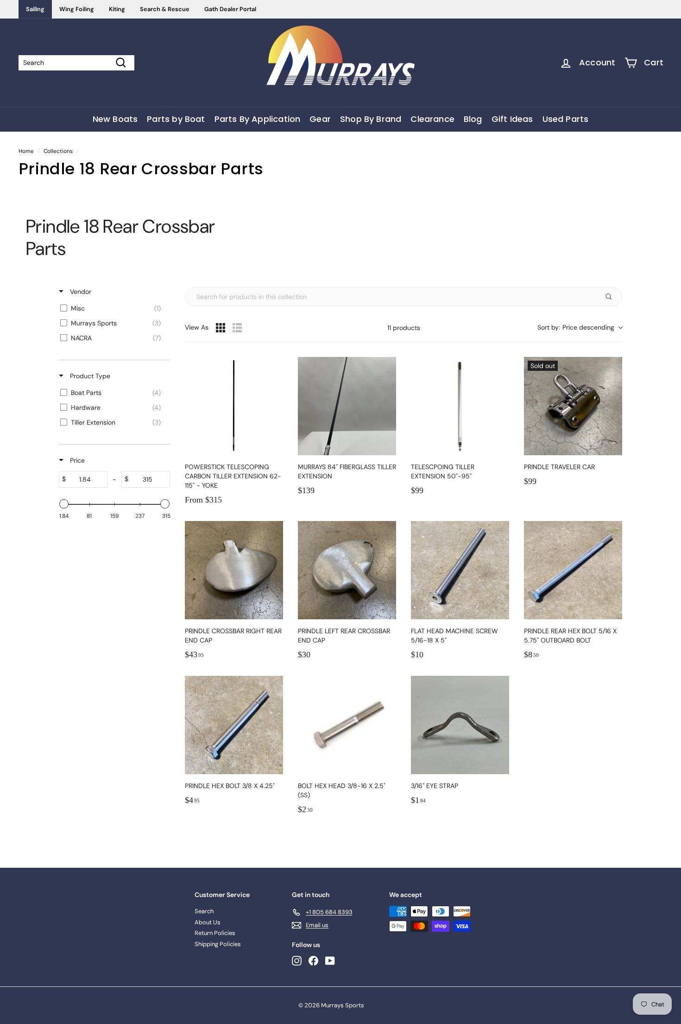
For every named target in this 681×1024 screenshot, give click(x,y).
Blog (473, 119)
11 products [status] (403, 328)
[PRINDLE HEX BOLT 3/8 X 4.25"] (234, 725)
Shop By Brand (370, 119)
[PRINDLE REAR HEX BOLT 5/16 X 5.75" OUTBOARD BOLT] (573, 570)
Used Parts (565, 119)
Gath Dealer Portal (230, 9)
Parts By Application (257, 119)
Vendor (79, 291)
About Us (208, 922)
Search (204, 911)
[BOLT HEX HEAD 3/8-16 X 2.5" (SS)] (347, 725)
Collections (58, 151)
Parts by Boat (176, 119)
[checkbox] (112, 308)
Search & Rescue (164, 9)
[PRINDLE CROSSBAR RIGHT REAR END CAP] (234, 570)
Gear (320, 119)
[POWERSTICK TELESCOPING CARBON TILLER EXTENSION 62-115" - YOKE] (234, 406)
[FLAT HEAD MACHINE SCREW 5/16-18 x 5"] (460, 570)
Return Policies (215, 933)
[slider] (64, 504)
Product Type (89, 376)
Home (26, 151)
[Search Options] (612, 296)
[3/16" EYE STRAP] (460, 725)
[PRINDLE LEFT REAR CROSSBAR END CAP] (347, 570)
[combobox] (579, 327)
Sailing (35, 9)
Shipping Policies (218, 944)
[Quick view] (274, 446)
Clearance (432, 119)
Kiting (117, 9)
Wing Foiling (76, 9)
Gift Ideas (512, 119)
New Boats (115, 119)
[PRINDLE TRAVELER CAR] (573, 406)
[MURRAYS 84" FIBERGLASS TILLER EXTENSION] (347, 406)
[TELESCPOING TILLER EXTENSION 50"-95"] (460, 406)
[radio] (220, 327)
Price (76, 460)
